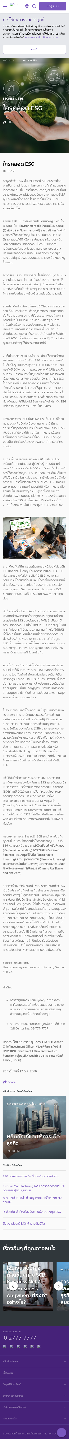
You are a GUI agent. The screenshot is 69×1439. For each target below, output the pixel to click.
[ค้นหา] (34, 6)
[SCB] (13, 4)
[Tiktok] (18, 1346)
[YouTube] (25, 1346)
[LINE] (11, 1346)
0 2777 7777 (20, 1337)
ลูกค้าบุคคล (8, 60)
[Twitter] (32, 1346)
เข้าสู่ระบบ (53, 6)
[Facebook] (4, 1346)
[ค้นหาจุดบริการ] (27, 6)
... (18, 60)
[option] (28, 1286)
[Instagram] (38, 1346)
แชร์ (10, 122)
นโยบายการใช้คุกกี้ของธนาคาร (41, 37)
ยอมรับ (34, 49)
